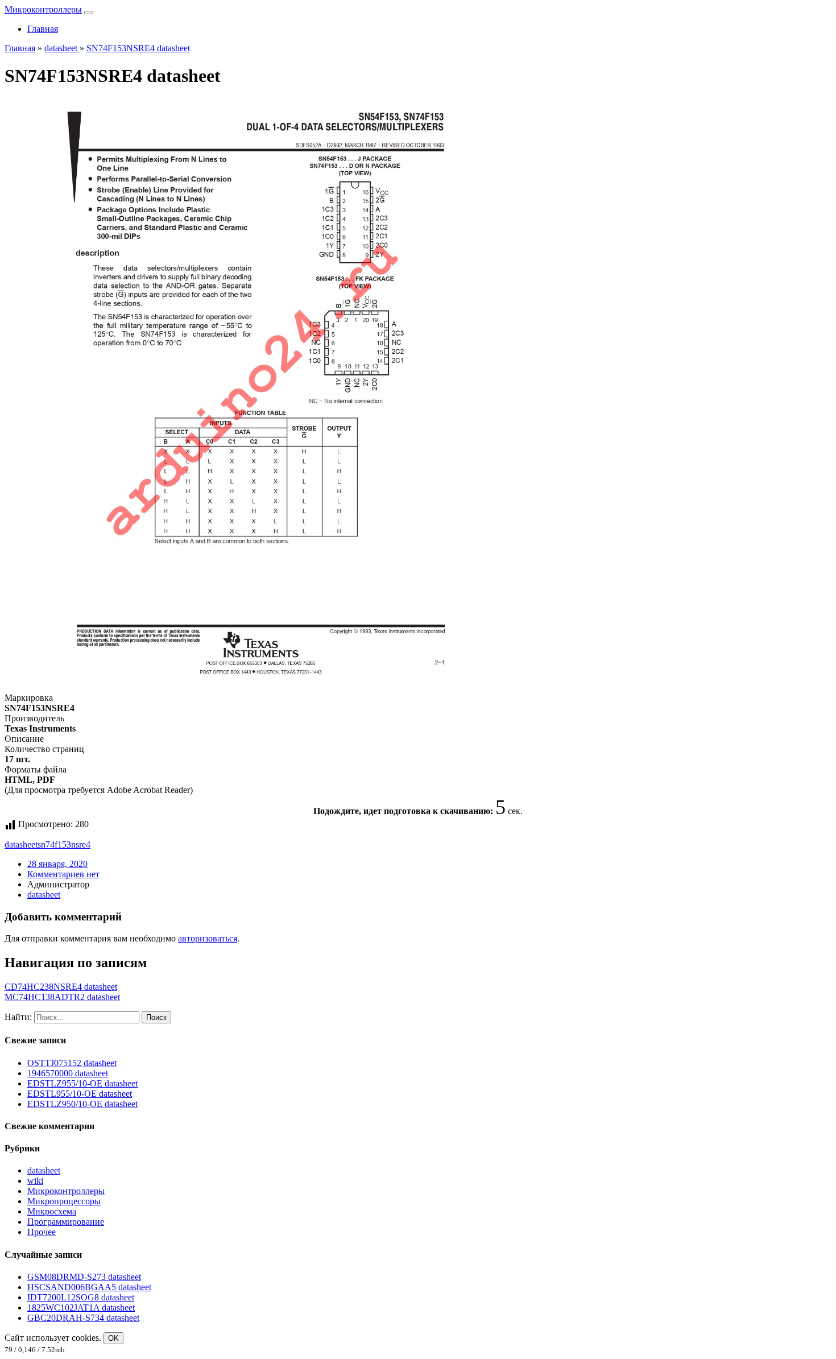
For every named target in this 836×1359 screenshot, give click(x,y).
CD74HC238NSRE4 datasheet (61, 987)
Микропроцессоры (64, 1201)
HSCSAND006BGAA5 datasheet (89, 1287)
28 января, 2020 (57, 864)
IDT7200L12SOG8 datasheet (80, 1297)
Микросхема (51, 1211)
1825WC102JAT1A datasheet (81, 1307)
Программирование (65, 1221)
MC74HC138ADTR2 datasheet (62, 997)
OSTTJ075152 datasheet (72, 1063)
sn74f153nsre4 (64, 844)
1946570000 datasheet (67, 1073)
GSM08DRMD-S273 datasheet (84, 1277)
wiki (35, 1180)
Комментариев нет (63, 874)
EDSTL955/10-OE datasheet (79, 1093)
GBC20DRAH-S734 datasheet (83, 1318)
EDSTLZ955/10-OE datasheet (82, 1083)
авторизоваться (207, 938)
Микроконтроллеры (43, 9)
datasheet (21, 844)
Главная (42, 29)
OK (113, 1338)
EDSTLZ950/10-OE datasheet (82, 1104)
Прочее (41, 1232)
